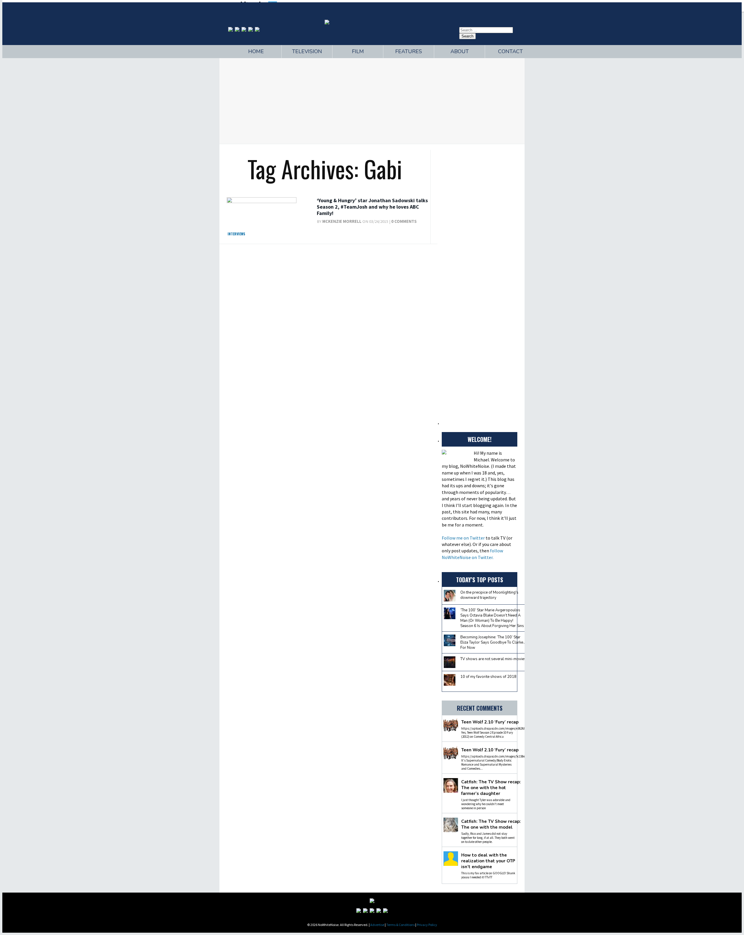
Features (408, 51)
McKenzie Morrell (342, 221)
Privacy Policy (427, 925)
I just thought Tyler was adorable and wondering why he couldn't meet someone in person (485, 804)
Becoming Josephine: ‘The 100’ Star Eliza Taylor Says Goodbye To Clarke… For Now (493, 642)
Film (358, 51)
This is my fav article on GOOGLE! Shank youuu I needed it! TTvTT (488, 875)
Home (256, 51)
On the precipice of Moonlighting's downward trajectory (489, 595)
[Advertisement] (372, 100)
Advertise (377, 925)
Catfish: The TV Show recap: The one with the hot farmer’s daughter (491, 787)
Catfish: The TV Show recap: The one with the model (491, 824)
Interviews (236, 233)
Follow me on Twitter (463, 538)
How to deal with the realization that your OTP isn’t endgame (488, 861)
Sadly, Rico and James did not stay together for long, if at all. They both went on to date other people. (488, 838)
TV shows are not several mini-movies (493, 659)
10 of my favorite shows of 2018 (488, 676)
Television (307, 51)
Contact (510, 51)
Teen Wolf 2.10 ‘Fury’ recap (489, 722)
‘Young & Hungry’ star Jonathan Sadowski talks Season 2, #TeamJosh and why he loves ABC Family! (372, 206)
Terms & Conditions (400, 925)
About (459, 51)
